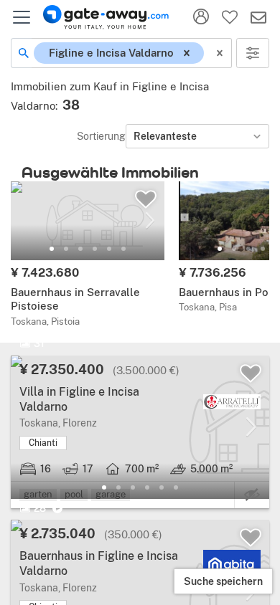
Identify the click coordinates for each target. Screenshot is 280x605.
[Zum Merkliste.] (229, 17)
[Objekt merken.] (145, 199)
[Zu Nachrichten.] (258, 17)
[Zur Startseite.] (106, 17)
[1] (52, 249)
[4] (95, 249)
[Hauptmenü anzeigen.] (21, 17)
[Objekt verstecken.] (252, 495)
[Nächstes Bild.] (150, 220)
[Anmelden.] (201, 17)
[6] (123, 249)
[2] (66, 249)
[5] (109, 249)
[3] (80, 249)
